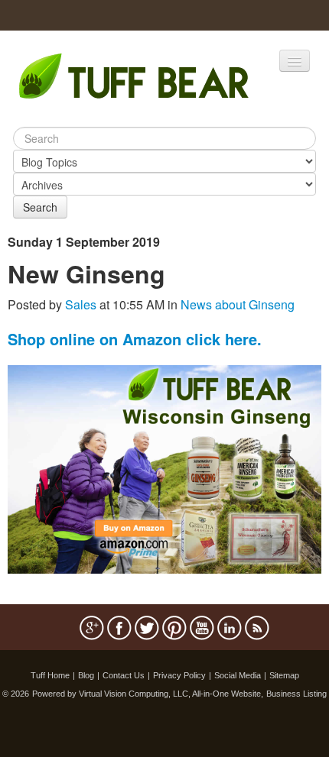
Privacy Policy (179, 675)
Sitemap (284, 675)
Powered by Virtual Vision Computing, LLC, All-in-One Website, (147, 693)
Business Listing (296, 693)
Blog (86, 675)
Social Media (237, 675)
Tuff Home (50, 675)
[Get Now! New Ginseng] (164, 468)
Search (40, 207)
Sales (80, 304)
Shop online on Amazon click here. (135, 339)
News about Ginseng (238, 304)
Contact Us (124, 675)
